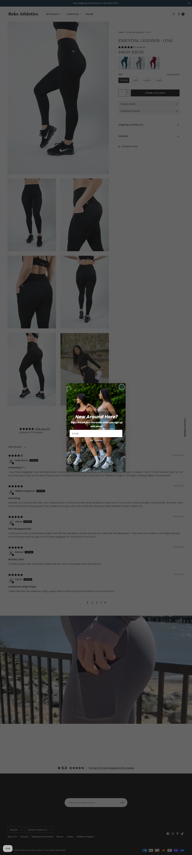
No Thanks (96, 440)
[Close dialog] (121, 387)
